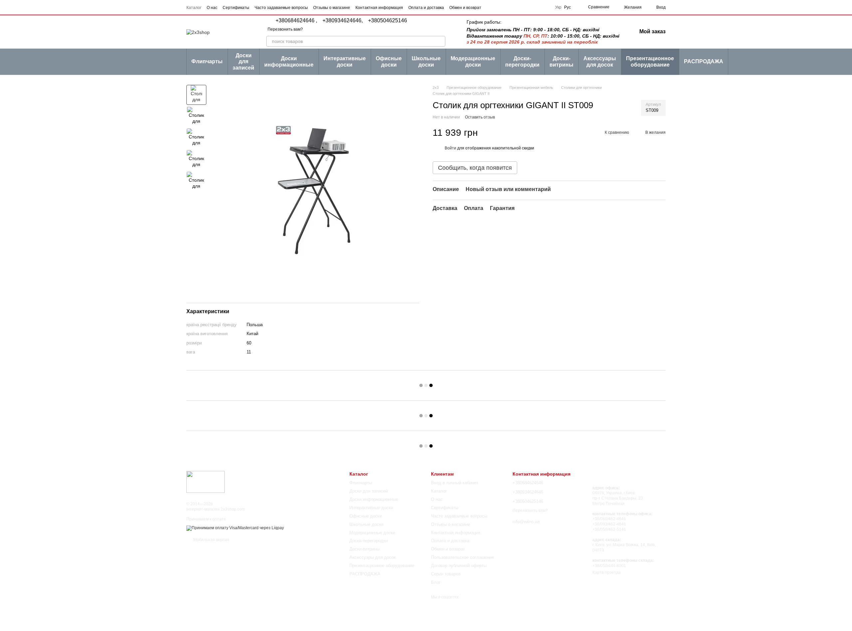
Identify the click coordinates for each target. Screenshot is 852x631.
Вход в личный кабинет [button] (454, 482)
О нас (212, 7)
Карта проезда (606, 572)
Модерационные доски (473, 61)
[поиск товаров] (440, 41)
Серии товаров (446, 573)
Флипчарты (207, 61)
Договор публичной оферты (459, 565)
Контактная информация (379, 7)
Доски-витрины (561, 61)
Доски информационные (289, 61)
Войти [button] (450, 148)
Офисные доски (389, 61)
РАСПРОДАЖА (703, 61)
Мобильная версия (210, 539)
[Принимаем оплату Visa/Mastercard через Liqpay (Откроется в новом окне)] (235, 528)
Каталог (193, 7)
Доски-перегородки (522, 61)
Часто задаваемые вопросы (281, 7)
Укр (558, 7)
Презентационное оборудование (650, 61)
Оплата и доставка (426, 7)
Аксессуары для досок (599, 61)
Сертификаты (236, 7)
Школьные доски (426, 61)
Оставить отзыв (480, 117)
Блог (436, 582)
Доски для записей (243, 62)
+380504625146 (387, 20)
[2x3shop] (205, 481)
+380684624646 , (296, 20)
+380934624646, (342, 20)
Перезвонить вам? (285, 29)
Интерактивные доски (344, 61)
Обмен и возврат (465, 7)
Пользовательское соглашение (462, 557)
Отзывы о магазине (331, 7)
